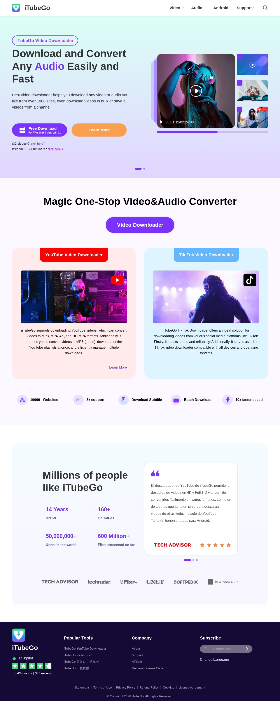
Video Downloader (140, 225)
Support (137, 655)
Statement (82, 687)
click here (37, 143)
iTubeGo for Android (78, 655)
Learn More (99, 130)
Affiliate (137, 661)
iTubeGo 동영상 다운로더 (81, 661)
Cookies (168, 687)
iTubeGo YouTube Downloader (85, 648)
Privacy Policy (125, 687)
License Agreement (191, 687)
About (136, 648)
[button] (138, 169)
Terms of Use (102, 687)
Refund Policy (149, 687)
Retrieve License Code (147, 668)
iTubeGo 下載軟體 (76, 668)
